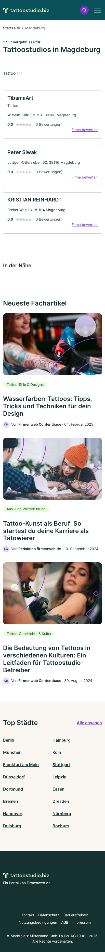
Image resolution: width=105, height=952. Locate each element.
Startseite (11, 28)
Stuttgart (61, 764)
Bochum (60, 825)
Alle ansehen (89, 722)
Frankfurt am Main (21, 764)
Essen (58, 789)
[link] (52, 115)
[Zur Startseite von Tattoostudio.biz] (26, 10)
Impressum (81, 922)
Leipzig (59, 776)
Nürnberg (61, 813)
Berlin (8, 740)
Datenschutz (48, 915)
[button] (84, 10)
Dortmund (13, 789)
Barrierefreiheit (75, 915)
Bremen (10, 801)
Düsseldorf (14, 776)
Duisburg (12, 825)
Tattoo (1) (12, 73)
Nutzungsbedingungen (38, 922)
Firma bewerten (85, 130)
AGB (64, 922)
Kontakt (27, 915)
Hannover (12, 813)
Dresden (60, 801)
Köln (56, 752)
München (12, 752)
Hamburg (61, 740)
